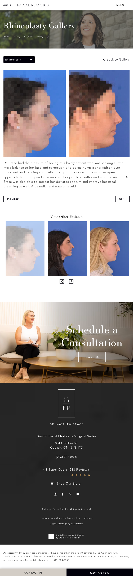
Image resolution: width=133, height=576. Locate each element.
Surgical (28, 36)
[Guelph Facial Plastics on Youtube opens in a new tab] (78, 494)
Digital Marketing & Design (70, 536)
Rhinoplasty (42, 36)
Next (122, 199)
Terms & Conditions (51, 518)
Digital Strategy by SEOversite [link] (66, 524)
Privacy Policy (72, 518)
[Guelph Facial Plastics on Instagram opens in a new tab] (55, 494)
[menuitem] (55, 494)
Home (6, 36)
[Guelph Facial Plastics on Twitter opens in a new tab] (70, 494)
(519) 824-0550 (61, 560)
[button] (127, 5)
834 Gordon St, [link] (66, 445)
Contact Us (92, 357)
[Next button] (71, 281)
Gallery (17, 36)
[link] (66, 456)
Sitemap (88, 518)
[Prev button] (62, 281)
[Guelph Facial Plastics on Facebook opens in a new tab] (63, 494)
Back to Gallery (118, 59)
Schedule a (92, 335)
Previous (13, 199)
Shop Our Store (69, 483)
